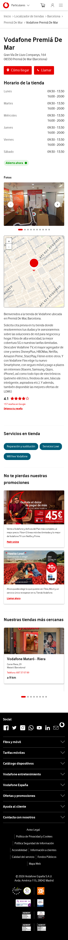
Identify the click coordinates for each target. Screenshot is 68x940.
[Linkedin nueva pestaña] (48, 730)
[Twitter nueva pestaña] (14, 730)
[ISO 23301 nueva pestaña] (46, 927)
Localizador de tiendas (29, 16)
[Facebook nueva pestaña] (6, 730)
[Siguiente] (57, 204)
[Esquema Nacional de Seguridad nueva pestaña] (46, 903)
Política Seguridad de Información (34, 843)
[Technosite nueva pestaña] (18, 903)
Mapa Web (35, 863)
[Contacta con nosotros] (56, 730)
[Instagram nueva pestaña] (23, 730)
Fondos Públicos (47, 857)
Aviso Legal (33, 829)
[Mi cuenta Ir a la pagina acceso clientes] (52, 5)
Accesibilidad (19, 850)
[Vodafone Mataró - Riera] (34, 641)
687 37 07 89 (22, 672)
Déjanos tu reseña (13, 408)
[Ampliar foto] (59, 186)
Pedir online (13, 541)
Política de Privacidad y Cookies (34, 836)
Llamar (46, 70)
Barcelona (53, 16)
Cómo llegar (20, 70)
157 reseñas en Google (15, 404)
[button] (20, 229)
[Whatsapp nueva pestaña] (31, 730)
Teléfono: (11, 672)
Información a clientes (43, 850)
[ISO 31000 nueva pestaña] (18, 927)
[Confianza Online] (18, 891)
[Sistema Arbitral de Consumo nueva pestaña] (46, 891)
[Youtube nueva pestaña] (39, 730)
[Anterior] (11, 204)
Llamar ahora (13, 598)
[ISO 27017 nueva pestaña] (46, 915)
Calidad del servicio (23, 857)
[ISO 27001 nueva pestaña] (18, 915)
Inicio (7, 16)
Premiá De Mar (13, 22)
